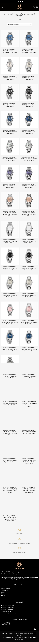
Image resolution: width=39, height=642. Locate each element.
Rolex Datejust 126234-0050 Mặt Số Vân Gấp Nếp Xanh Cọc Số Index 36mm (10, 432)
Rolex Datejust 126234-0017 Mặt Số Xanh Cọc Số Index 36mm (10, 131)
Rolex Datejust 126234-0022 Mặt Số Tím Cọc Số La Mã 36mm (29, 185)
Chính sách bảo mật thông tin (9, 613)
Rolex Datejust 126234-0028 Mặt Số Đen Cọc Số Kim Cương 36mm (29, 268)
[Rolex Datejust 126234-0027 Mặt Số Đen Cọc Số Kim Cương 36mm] (10, 256)
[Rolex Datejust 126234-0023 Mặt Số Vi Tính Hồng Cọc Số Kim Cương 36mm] (10, 200)
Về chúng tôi (4, 590)
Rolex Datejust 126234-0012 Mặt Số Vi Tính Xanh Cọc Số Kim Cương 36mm (29, 50)
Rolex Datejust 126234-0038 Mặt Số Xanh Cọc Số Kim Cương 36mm (29, 349)
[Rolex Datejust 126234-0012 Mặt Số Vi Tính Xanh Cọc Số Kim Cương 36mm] (29, 38)
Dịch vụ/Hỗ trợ (5, 588)
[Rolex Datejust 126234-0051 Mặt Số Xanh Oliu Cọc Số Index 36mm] (29, 419)
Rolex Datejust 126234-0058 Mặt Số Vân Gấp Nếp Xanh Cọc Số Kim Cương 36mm (10, 518)
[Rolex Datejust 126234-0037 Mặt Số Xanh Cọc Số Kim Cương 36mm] (10, 337)
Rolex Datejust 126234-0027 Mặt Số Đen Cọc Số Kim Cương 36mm (10, 268)
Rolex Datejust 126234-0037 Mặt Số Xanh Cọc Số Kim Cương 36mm (10, 349)
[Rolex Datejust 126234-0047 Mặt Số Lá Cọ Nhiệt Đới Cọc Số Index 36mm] (10, 391)
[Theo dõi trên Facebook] (16, 1)
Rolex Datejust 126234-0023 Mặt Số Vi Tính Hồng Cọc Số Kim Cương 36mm (10, 213)
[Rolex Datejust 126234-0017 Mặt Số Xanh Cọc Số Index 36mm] (10, 119)
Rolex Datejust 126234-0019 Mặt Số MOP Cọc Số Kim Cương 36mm (10, 158)
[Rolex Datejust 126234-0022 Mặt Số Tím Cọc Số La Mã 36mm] (29, 173)
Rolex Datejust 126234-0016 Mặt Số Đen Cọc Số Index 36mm (29, 104)
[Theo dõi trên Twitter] (20, 1)
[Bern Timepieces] (19, 7)
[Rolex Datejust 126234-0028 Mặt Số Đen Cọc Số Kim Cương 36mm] (29, 256)
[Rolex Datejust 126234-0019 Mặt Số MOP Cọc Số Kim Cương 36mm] (10, 146)
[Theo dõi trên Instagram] (18, 1)
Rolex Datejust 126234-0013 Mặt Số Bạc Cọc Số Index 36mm (10, 77)
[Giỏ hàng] (37, 7)
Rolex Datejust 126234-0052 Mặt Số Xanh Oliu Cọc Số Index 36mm (10, 460)
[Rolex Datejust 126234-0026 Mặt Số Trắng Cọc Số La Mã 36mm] (29, 229)
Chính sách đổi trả (6, 611)
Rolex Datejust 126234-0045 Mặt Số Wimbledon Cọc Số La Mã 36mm (10, 376)
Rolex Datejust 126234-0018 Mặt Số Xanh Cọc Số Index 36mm (29, 131)
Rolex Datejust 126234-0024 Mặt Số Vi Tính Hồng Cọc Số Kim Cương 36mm (29, 213)
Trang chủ (8, 14)
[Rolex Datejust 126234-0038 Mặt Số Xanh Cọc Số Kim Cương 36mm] (29, 337)
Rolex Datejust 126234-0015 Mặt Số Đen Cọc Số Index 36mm (10, 104)
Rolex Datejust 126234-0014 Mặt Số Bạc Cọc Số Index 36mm (29, 77)
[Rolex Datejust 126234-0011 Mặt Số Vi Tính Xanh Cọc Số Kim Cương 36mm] (10, 38)
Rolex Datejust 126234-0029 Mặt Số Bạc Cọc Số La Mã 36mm (10, 295)
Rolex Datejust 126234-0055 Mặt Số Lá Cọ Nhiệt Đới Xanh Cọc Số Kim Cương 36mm (29, 461)
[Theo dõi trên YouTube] (22, 1)
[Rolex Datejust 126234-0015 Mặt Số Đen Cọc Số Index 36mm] (10, 92)
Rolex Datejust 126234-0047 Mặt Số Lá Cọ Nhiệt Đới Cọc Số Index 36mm (10, 403)
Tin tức (3, 596)
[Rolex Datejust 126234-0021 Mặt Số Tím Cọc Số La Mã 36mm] (10, 173)
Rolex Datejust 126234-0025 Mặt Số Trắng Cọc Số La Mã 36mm (10, 241)
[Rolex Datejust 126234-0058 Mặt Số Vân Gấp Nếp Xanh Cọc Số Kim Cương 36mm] (10, 505)
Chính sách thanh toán (7, 605)
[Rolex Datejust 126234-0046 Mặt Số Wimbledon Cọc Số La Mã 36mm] (29, 364)
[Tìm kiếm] (34, 7)
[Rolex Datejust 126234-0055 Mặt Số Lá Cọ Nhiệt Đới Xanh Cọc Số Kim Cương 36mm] (29, 448)
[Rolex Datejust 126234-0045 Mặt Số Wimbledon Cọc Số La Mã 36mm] (10, 364)
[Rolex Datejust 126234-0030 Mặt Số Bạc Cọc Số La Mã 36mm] (29, 283)
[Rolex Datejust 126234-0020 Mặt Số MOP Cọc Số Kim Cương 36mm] (29, 146)
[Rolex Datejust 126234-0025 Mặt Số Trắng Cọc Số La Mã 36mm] (10, 229)
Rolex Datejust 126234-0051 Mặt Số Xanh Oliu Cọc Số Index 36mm (29, 431)
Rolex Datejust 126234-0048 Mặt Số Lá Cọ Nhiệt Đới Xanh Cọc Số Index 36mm (29, 404)
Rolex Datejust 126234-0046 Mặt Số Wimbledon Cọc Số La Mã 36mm (29, 376)
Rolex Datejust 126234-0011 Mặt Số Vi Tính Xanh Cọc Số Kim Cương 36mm (10, 50)
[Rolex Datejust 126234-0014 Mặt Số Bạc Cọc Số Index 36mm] (29, 65)
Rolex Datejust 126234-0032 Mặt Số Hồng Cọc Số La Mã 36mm (29, 322)
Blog (2, 594)
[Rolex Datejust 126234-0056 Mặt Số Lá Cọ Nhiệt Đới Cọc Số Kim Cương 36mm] (10, 476)
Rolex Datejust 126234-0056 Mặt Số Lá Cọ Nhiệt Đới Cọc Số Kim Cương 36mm (10, 490)
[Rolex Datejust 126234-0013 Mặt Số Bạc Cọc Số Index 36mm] (10, 65)
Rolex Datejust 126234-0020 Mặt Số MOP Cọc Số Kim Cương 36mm (29, 158)
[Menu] (2, 7)
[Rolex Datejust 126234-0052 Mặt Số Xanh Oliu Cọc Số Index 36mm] (10, 448)
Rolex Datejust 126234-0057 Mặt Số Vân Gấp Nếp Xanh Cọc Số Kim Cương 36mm (29, 490)
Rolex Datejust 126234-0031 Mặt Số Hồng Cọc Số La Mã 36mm (10, 322)
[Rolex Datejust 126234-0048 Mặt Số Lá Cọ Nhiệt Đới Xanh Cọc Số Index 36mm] (29, 391)
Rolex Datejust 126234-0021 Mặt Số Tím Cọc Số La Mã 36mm (10, 185)
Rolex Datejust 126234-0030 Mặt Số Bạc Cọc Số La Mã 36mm (29, 295)
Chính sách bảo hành (7, 609)
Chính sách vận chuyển (7, 607)
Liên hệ (3, 592)
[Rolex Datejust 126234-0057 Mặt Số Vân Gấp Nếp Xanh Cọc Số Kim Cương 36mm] (29, 476)
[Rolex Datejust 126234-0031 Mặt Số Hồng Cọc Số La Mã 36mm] (10, 310)
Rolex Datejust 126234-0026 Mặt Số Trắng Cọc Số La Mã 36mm (29, 241)
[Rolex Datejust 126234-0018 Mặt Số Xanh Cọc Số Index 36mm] (29, 119)
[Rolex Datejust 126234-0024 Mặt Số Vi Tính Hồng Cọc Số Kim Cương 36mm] (29, 200)
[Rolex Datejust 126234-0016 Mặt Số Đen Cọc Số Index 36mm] (29, 92)
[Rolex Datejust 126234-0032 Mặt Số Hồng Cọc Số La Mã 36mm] (29, 310)
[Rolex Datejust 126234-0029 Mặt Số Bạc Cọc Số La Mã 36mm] (10, 283)
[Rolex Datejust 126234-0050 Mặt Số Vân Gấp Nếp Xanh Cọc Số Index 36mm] (10, 419)
